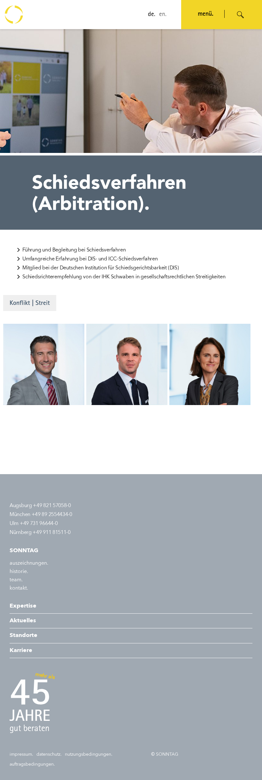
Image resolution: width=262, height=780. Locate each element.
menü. (205, 14)
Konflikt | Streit (30, 303)
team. (16, 580)
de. (151, 15)
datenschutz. (49, 754)
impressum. (21, 754)
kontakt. (19, 588)
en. (162, 15)
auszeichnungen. (29, 563)
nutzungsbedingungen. (88, 754)
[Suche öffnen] (240, 15)
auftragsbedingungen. (32, 764)
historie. (19, 571)
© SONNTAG (164, 754)
